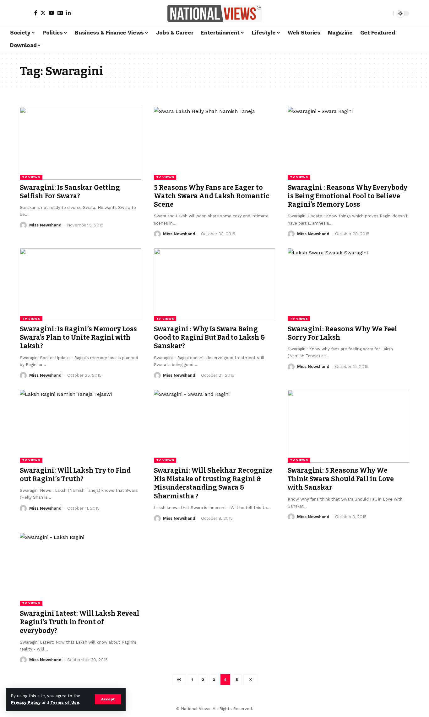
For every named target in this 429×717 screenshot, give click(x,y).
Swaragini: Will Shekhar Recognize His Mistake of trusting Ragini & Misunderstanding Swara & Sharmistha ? (213, 483)
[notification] (377, 13)
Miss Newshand (45, 225)
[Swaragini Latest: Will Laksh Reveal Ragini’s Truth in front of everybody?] (80, 569)
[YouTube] (51, 12)
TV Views (31, 177)
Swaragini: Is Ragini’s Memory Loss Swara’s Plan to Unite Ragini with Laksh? (78, 337)
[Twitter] (43, 12)
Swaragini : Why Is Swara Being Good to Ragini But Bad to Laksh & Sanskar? (209, 337)
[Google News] (60, 12)
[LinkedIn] (68, 12)
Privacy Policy (26, 702)
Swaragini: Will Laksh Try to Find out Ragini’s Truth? (75, 474)
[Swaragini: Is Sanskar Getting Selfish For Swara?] (80, 143)
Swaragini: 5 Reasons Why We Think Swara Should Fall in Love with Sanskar (341, 479)
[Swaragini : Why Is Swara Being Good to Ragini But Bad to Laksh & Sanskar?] (214, 284)
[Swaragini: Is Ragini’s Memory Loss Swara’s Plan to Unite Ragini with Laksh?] (80, 284)
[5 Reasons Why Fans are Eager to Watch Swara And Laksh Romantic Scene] (214, 143)
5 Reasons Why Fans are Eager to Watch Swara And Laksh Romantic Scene (211, 196)
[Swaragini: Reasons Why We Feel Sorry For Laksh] (348, 284)
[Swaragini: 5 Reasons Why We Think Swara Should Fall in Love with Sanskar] (348, 426)
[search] (387, 13)
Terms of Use (64, 702)
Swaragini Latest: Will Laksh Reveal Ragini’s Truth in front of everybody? (79, 622)
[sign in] (25, 13)
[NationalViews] (214, 13)
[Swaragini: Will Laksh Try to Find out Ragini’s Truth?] (80, 426)
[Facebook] (36, 12)
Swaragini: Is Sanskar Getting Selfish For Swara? (70, 191)
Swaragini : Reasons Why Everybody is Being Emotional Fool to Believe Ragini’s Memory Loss (347, 196)
